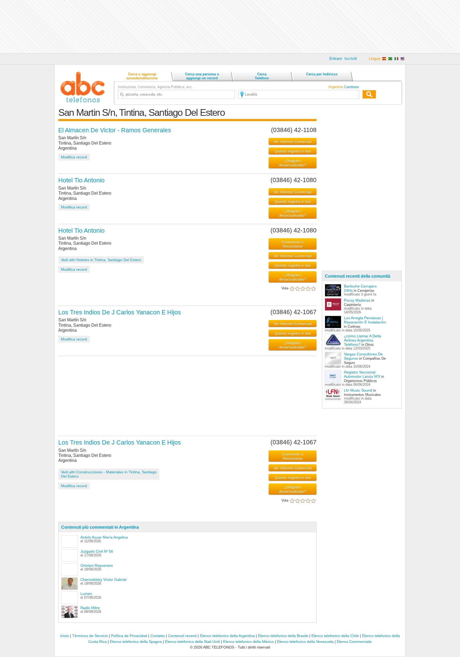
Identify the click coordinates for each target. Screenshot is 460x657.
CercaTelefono (262, 76)
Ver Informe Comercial (292, 141)
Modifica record (74, 157)
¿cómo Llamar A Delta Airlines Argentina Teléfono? (362, 340)
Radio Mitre (90, 608)
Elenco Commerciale (354, 641)
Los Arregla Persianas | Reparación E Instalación (365, 320)
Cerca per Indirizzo (322, 74)
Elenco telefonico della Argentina (227, 636)
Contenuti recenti (182, 636)
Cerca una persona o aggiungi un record (202, 76)
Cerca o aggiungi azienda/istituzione (142, 76)
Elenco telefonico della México (248, 641)
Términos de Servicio (90, 636)
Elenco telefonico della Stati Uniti (192, 641)
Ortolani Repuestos (96, 565)
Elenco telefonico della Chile (335, 636)
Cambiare (351, 87)
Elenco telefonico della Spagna (136, 641)
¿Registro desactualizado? (292, 163)
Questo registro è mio (292, 151)
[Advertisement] (230, 26)
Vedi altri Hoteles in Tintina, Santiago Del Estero (101, 260)
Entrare (335, 58)
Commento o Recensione (292, 244)
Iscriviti (350, 58)
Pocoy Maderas (357, 300)
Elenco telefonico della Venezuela (305, 641)
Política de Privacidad (129, 636)
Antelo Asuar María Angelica (104, 537)
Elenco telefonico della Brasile (283, 636)
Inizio (64, 636)
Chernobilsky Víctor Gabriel (103, 579)
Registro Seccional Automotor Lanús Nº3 (362, 374)
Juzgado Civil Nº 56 (96, 551)
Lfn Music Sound (358, 390)
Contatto (157, 636)
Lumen (86, 594)
